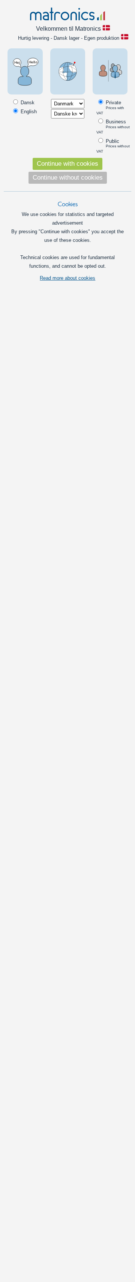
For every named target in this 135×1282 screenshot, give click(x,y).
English (28, 111)
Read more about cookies (67, 278)
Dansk (26, 102)
